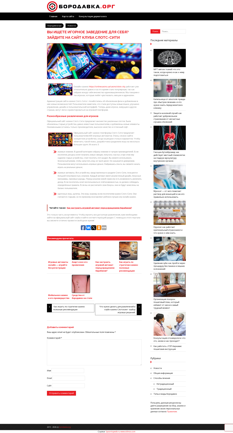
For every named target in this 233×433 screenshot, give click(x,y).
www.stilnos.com (127, 431)
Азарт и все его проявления (79, 263)
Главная (53, 16)
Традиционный (164, 389)
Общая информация (163, 373)
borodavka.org (65, 427)
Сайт (49, 385)
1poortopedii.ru (113, 431)
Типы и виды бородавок (165, 394)
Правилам (172, 411)
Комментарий (54, 338)
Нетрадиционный (165, 384)
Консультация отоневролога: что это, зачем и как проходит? (169, 339)
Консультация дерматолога (93, 16)
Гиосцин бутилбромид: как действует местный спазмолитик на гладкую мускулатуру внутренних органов (169, 156)
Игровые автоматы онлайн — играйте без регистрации (58, 265)
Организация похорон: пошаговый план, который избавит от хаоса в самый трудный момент (166, 303)
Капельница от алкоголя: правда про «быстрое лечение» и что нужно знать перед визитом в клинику (169, 103)
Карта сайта (68, 16)
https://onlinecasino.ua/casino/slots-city (107, 86)
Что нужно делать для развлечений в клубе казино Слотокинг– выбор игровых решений (119, 309)
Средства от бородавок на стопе (82, 296)
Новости (71, 25)
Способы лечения (162, 378)
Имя (49, 370)
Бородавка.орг (54, 25)
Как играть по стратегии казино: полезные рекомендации (128, 266)
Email (49, 378)
